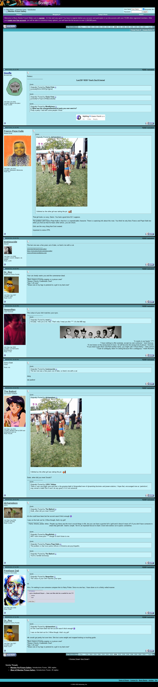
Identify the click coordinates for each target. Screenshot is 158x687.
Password (127, 12)
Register (19, 14)
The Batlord (10, 391)
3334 (143, 27)
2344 (127, 27)
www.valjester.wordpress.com (37, 253)
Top (156, 680)
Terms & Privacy (124, 680)
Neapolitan (9, 309)
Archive (151, 680)
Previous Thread (75, 659)
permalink (150, 69)
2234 (95, 27)
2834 (139, 27)
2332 (107, 27)
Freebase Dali (11, 570)
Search (141, 14)
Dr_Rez (8, 272)
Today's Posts (102, 14)
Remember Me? (149, 9)
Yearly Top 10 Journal (97, 80)
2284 (99, 27)
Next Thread (84, 659)
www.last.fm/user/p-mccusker (37, 249)
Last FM (79, 80)
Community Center (20, 9)
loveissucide (10, 241)
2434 (135, 27)
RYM (86, 80)
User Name (127, 9)
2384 (131, 27)
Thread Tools (135, 30)
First (80, 27)
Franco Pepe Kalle (14, 131)
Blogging (56, 14)
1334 (86, 27)
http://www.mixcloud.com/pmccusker (39, 251)
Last (150, 27)
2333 (111, 27)
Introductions (32, 9)
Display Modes (147, 30)
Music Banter (10, 9)
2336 (123, 27)
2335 (119, 27)
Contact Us (134, 680)
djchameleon (11, 503)
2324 (103, 27)
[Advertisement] (24, 50)
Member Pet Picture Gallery (20, 668)
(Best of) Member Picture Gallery (22, 670)
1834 (90, 27)
